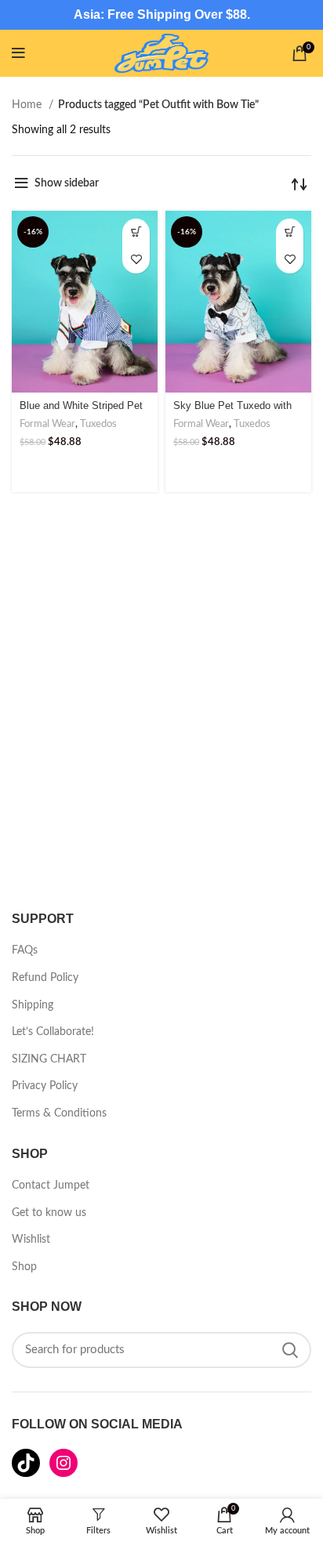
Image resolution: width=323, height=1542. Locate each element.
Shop (24, 1266)
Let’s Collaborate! (53, 1031)
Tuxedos (98, 424)
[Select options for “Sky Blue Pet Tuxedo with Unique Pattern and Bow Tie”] (289, 232)
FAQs (25, 950)
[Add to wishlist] (136, 259)
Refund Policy (45, 977)
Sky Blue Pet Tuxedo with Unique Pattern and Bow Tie (236, 411)
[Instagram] (63, 1463)
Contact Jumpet (50, 1185)
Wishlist (31, 1239)
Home (28, 105)
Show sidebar (66, 183)
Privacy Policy (45, 1085)
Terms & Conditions (59, 1113)
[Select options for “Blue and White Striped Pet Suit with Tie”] (136, 232)
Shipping (32, 1005)
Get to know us (49, 1212)
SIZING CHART (49, 1059)
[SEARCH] (290, 1350)
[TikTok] (26, 1463)
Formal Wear (47, 424)
